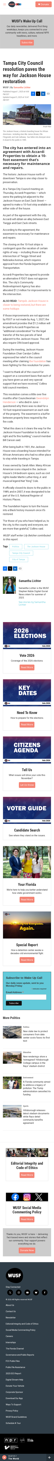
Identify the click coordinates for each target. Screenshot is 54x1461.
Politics (15, 546)
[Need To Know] (27, 692)
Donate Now (27, 1250)
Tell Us (27, 770)
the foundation (37, 361)
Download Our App (14, 1398)
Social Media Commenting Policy (20, 1330)
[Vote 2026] (27, 635)
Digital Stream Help (14, 1380)
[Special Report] (27, 925)
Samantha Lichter (22, 87)
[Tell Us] (27, 749)
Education (27, 1052)
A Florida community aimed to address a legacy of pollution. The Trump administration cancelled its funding (37, 1088)
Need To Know (27, 712)
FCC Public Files (13, 1361)
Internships (11, 1342)
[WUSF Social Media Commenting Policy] (27, 1197)
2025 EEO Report (13, 1373)
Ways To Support (13, 1405)
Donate (45, 4)
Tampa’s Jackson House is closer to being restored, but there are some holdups (25, 304)
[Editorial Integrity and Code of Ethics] (27, 1152)
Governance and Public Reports (20, 1355)
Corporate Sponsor (14, 1392)
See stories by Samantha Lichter (32, 603)
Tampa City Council (21, 553)
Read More (27, 667)
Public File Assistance (15, 1367)
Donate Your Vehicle (15, 1386)
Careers (9, 1336)
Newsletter (11, 1318)
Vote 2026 (27, 655)
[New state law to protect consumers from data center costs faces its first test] (12, 1032)
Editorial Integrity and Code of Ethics (27, 1165)
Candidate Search (27, 830)
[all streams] (50, 1457)
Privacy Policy (12, 1411)
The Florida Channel (15, 1349)
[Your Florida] (27, 862)
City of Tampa (18, 559)
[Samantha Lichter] (9, 585)
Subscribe (27, 42)
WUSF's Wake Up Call (27, 21)
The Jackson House (36, 546)
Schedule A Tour (13, 1423)
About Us (10, 1305)
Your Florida (27, 884)
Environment (28, 1077)
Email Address (15, 992)
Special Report (27, 945)
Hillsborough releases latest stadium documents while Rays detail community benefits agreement (36, 1116)
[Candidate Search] (27, 810)
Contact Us (11, 1311)
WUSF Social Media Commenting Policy (27, 1210)
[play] (4, 1457)
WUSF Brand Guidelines (16, 1417)
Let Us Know (27, 784)
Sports (25, 1106)
